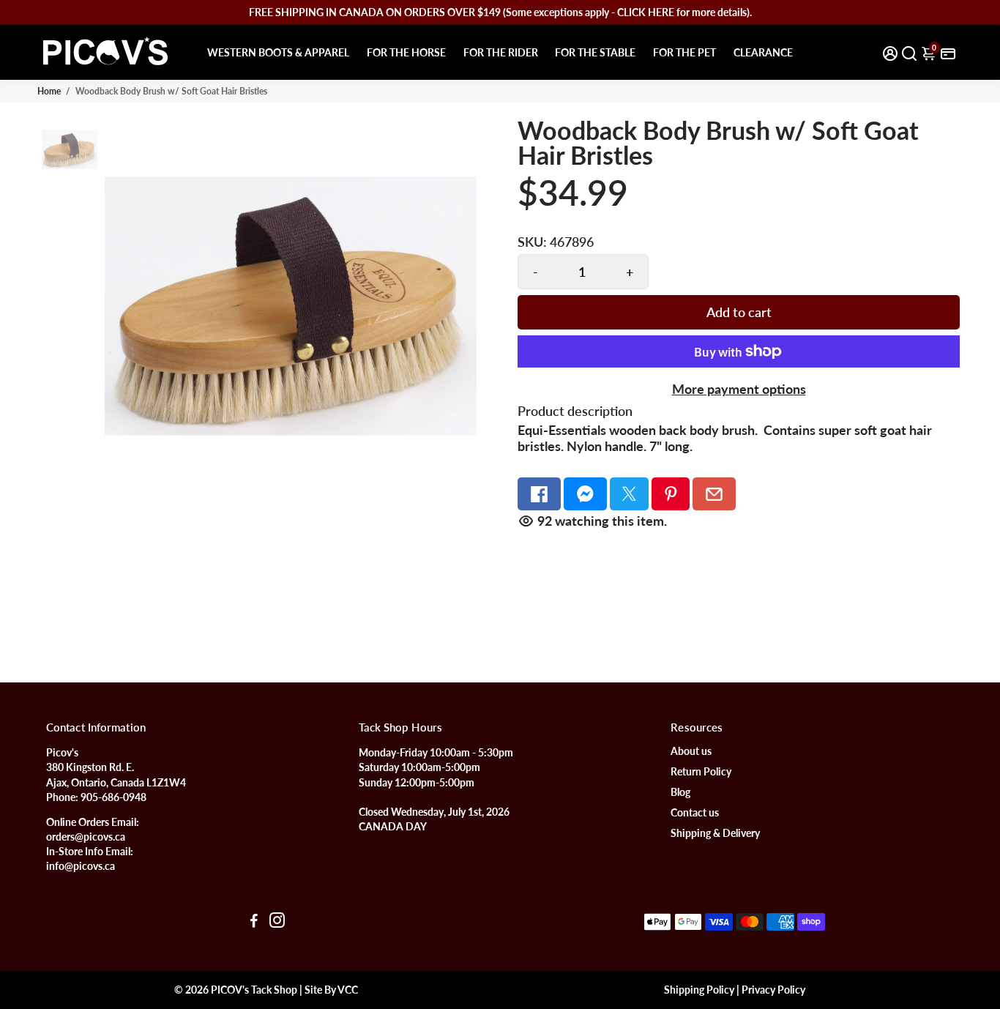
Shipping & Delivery (715, 833)
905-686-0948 (113, 797)
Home (49, 91)
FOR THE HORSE (406, 52)
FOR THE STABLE (595, 52)
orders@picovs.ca (85, 837)
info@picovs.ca (80, 866)
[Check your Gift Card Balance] (948, 52)
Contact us (695, 813)
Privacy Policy (773, 990)
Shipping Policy (699, 990)
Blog (680, 792)
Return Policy (701, 772)
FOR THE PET (684, 52)
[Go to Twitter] (629, 493)
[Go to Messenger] (585, 493)
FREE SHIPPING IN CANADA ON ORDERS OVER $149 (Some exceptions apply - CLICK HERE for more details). (500, 12)
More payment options (739, 389)
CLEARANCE (763, 52)
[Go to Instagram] (277, 921)
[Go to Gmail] (714, 493)
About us (691, 751)
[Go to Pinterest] (671, 493)
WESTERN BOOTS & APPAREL (278, 52)
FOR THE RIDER (500, 52)
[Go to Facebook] (539, 493)
